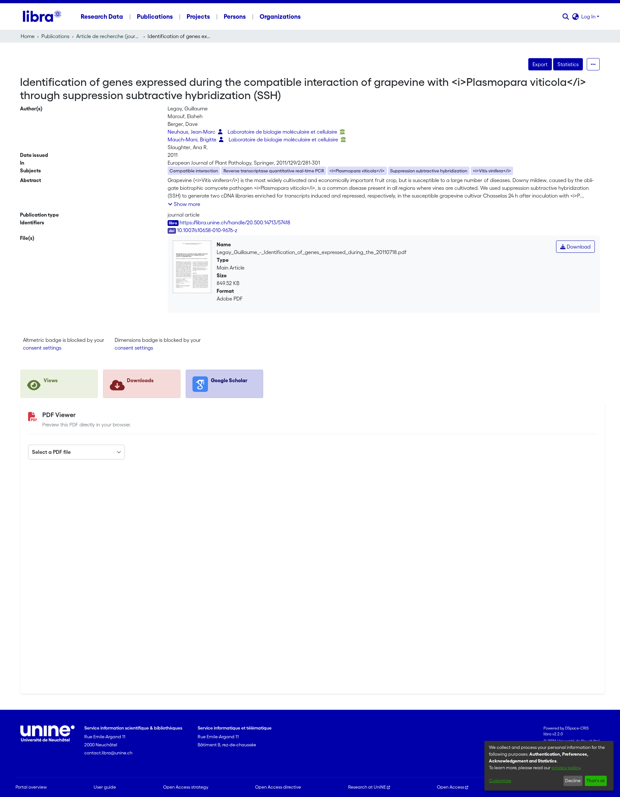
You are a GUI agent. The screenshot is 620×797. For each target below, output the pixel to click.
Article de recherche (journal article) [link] (108, 36)
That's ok (595, 780)
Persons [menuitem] (235, 16)
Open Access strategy (185, 787)
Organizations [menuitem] (280, 16)
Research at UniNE (367, 787)
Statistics (568, 64)
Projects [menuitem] (198, 16)
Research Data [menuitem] (102, 16)
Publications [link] (55, 36)
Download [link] (578, 247)
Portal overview (31, 787)
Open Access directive (278, 787)
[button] (566, 16)
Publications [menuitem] (155, 16)
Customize (500, 780)
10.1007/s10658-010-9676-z (207, 230)
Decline (573, 780)
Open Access (450, 787)
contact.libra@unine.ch (108, 752)
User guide (105, 787)
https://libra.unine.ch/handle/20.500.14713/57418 (235, 222)
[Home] (42, 16)
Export (540, 64)
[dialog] (549, 766)
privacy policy (566, 767)
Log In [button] (589, 16)
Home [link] (28, 36)
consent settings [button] (42, 348)
